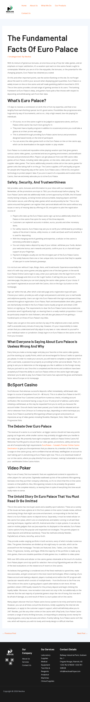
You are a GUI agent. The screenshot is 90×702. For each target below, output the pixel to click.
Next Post (82, 633)
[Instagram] (80, 11)
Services (25, 662)
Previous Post (9, 633)
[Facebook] (78, 8)
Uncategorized (15, 56)
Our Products (60, 5)
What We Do (46, 5)
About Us (34, 5)
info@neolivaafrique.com (70, 671)
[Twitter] (83, 8)
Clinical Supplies (47, 681)
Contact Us (26, 13)
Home (24, 5)
